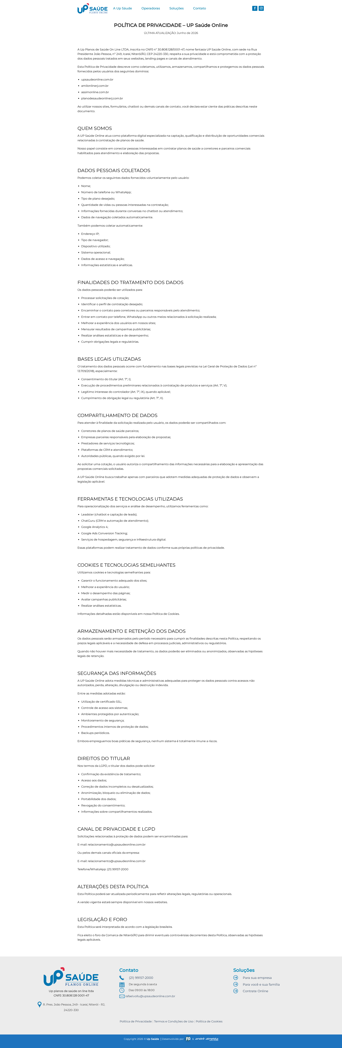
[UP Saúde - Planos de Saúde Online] (92, 8)
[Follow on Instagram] (261, 8)
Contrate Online (255, 991)
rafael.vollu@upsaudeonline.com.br (150, 996)
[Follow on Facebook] (255, 8)
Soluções (176, 8)
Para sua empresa (257, 978)
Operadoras (150, 8)
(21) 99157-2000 (141, 978)
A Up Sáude (122, 8)
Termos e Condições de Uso (173, 1021)
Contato (199, 8)
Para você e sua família (261, 984)
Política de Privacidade (136, 1021)
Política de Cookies (209, 1021)
